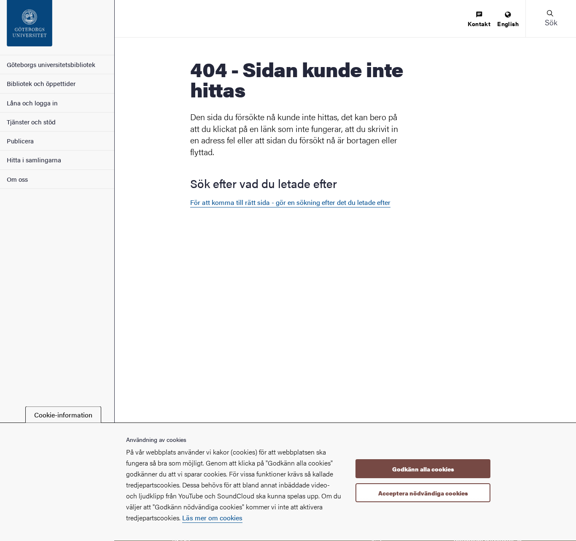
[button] (550, 18)
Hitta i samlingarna (34, 159)
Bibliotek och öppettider (41, 83)
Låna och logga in (32, 102)
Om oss (17, 179)
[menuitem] (479, 19)
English (508, 23)
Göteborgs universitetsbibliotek (51, 64)
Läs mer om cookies (212, 517)
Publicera (20, 140)
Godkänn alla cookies (423, 469)
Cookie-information (63, 415)
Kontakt (479, 23)
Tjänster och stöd (31, 121)
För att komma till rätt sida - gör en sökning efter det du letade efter (290, 202)
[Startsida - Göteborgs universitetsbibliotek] (57, 27)
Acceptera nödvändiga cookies (423, 493)
